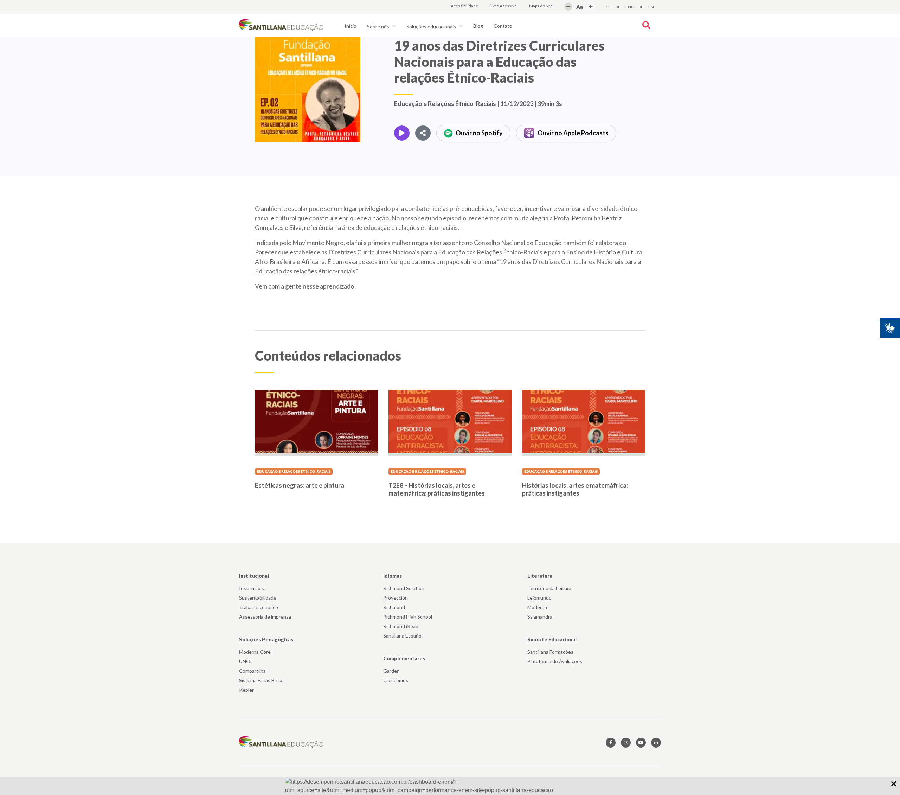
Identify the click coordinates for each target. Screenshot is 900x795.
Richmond (394, 607)
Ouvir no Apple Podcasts (573, 133)
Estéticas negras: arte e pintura (299, 485)
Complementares (404, 658)
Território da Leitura (549, 588)
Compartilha (252, 671)
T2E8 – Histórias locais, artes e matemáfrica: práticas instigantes (436, 489)
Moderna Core (255, 652)
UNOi (245, 661)
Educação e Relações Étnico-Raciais (293, 471)
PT (608, 6)
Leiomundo (539, 598)
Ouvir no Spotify (479, 133)
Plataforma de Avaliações (554, 661)
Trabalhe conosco (258, 607)
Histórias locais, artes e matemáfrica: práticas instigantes (575, 489)
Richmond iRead (400, 626)
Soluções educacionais (431, 27)
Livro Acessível (503, 5)
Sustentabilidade (257, 598)
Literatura (539, 576)
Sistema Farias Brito (260, 680)
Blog (478, 26)
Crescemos (395, 680)
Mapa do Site (541, 5)
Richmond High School (407, 617)
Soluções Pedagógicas (266, 639)
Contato (503, 26)
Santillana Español (403, 636)
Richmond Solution (403, 588)
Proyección (395, 598)
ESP (651, 6)
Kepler (246, 690)
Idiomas (392, 576)
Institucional (254, 576)
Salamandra (539, 617)
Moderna (537, 607)
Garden (391, 671)
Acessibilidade (464, 5)
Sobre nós (378, 27)
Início (350, 26)
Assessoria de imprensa (265, 617)
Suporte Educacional (552, 639)
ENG (629, 6)
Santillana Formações (550, 652)
